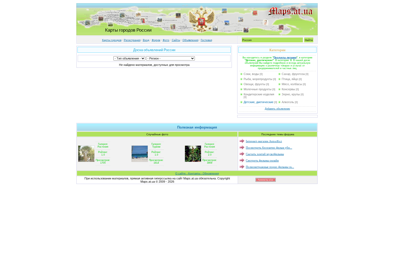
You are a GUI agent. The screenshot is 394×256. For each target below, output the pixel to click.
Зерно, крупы (291, 94)
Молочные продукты (258, 89)
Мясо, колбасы (292, 84)
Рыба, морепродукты (258, 79)
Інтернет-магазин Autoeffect (264, 141)
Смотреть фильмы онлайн (262, 160)
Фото (166, 40)
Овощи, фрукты (254, 84)
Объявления (190, 40)
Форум (156, 40)
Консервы (288, 89)
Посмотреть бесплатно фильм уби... (269, 147)
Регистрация (132, 40)
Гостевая (206, 40)
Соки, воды (251, 74)
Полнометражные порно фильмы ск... (270, 167)
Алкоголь (288, 102)
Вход (146, 40)
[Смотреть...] (86, 153)
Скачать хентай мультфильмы (265, 154)
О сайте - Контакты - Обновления (197, 173)
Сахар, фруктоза (293, 74)
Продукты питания (285, 57)
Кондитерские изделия (259, 94)
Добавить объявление (277, 108)
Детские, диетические (258, 102)
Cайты (176, 40)
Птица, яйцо (290, 79)
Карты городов (111, 40)
